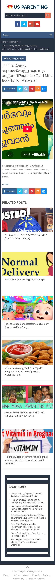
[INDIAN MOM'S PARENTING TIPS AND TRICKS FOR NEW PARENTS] (27, 397)
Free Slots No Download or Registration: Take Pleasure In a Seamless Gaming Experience (25, 527)
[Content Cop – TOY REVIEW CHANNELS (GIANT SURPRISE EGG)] (27, 220)
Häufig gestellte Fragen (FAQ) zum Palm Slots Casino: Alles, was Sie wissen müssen (27, 509)
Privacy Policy (18, 579)
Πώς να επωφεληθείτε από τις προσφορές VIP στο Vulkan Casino (27, 501)
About (26, 575)
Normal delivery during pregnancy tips (25, 279)
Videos (20, 58)
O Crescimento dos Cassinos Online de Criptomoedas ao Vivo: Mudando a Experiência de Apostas (28, 518)
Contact (35, 575)
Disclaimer (47, 575)
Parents (6, 575)
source (5, 184)
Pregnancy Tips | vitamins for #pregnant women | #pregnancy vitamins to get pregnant (26, 460)
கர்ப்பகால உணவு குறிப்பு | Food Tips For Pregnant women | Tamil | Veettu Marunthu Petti (24, 371)
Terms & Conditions (36, 579)
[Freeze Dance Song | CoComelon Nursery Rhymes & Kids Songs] (27, 308)
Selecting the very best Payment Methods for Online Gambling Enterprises (26, 542)
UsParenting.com (19, 571)
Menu (5, 35)
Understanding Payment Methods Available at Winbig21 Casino (26, 495)
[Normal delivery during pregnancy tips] (27, 264)
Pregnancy (11, 58)
